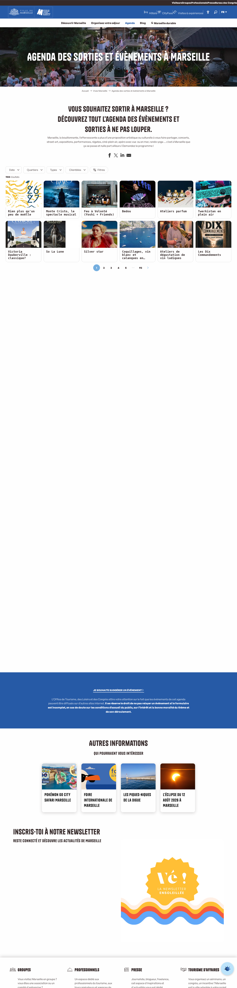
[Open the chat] (227, 968)
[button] (216, 12)
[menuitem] (30, 12)
